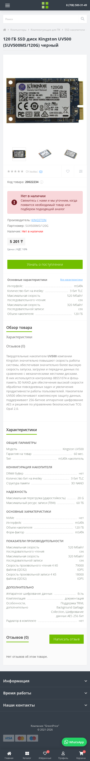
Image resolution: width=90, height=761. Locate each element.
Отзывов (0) (15, 346)
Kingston (38, 220)
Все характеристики (71, 279)
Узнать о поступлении (45, 264)
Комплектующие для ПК (45, 30)
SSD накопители (75, 30)
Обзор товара (19, 327)
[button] (76, 5)
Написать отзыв (67, 639)
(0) (40, 171)
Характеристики (19, 337)
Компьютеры (18, 30)
